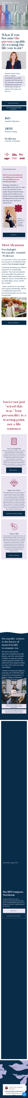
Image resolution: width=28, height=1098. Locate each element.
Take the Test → (14, 470)
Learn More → (14, 234)
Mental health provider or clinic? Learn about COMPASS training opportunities (14, 706)
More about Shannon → (14, 322)
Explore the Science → (14, 103)
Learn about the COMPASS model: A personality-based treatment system (14, 711)
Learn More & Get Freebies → (14, 916)
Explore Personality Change (14, 513)
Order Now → (14, 910)
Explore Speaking (14, 555)
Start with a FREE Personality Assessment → (14, 108)
